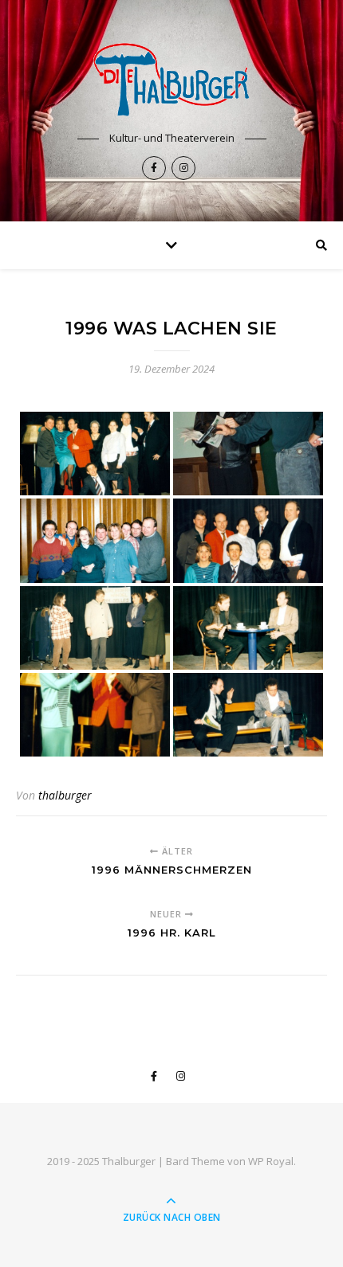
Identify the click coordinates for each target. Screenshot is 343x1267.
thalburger (65, 795)
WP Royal (271, 1161)
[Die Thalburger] (171, 79)
